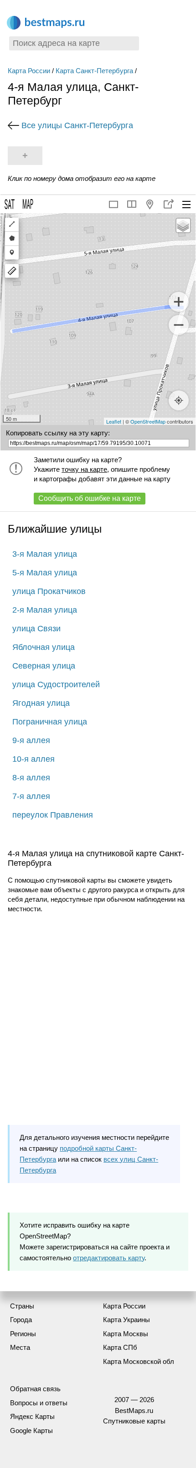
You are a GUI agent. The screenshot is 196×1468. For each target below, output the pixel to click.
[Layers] (183, 225)
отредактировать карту (108, 1258)
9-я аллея (31, 740)
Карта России (29, 71)
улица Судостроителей (56, 684)
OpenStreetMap (147, 421)
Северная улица (43, 665)
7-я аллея (31, 796)
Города (21, 1319)
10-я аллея (33, 759)
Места (20, 1347)
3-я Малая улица (44, 554)
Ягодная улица (41, 703)
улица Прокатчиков (49, 591)
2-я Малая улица (44, 609)
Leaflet (113, 421)
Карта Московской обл (138, 1361)
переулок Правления (52, 814)
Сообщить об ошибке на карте (89, 498)
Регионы (23, 1334)
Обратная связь (35, 1389)
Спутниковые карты (134, 1421)
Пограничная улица (49, 721)
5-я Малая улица (44, 572)
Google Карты (31, 1430)
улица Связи (36, 628)
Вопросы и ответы (38, 1403)
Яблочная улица (43, 647)
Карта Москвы (125, 1334)
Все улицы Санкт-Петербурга (77, 125)
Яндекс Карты (32, 1416)
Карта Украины (126, 1319)
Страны (22, 1306)
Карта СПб (120, 1347)
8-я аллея (31, 777)
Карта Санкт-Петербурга (94, 71)
